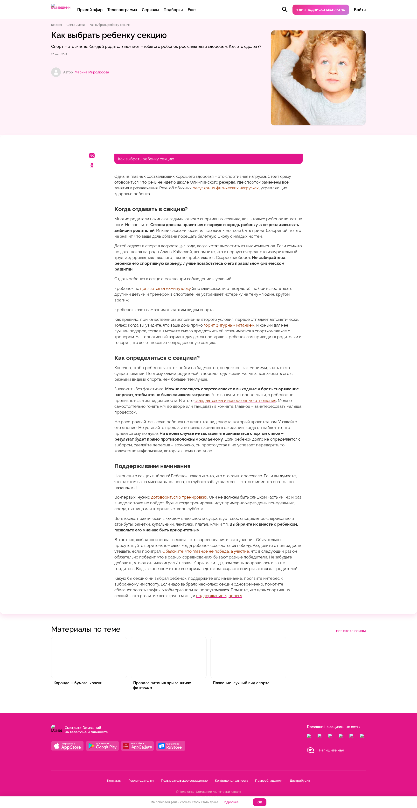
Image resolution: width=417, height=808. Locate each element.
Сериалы (150, 9)
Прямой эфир (90, 9)
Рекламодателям (141, 780)
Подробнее (230, 802)
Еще (192, 9)
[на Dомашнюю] (60, 7)
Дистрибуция (300, 780)
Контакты (114, 780)
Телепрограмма (122, 9)
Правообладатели (269, 780)
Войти (360, 9)
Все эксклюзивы (351, 631)
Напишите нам (331, 750)
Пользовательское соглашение (184, 780)
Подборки (173, 9)
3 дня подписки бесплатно (320, 10)
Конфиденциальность (231, 780)
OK (259, 802)
